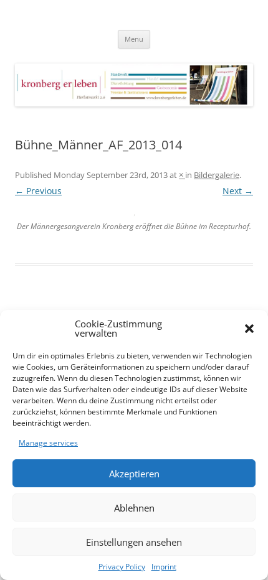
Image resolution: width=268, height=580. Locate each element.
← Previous (38, 191)
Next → (238, 191)
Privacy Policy (121, 566)
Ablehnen (134, 508)
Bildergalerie (216, 174)
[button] (249, 328)
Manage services (48, 442)
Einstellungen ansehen (134, 542)
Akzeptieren (134, 473)
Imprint (163, 566)
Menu (134, 39)
